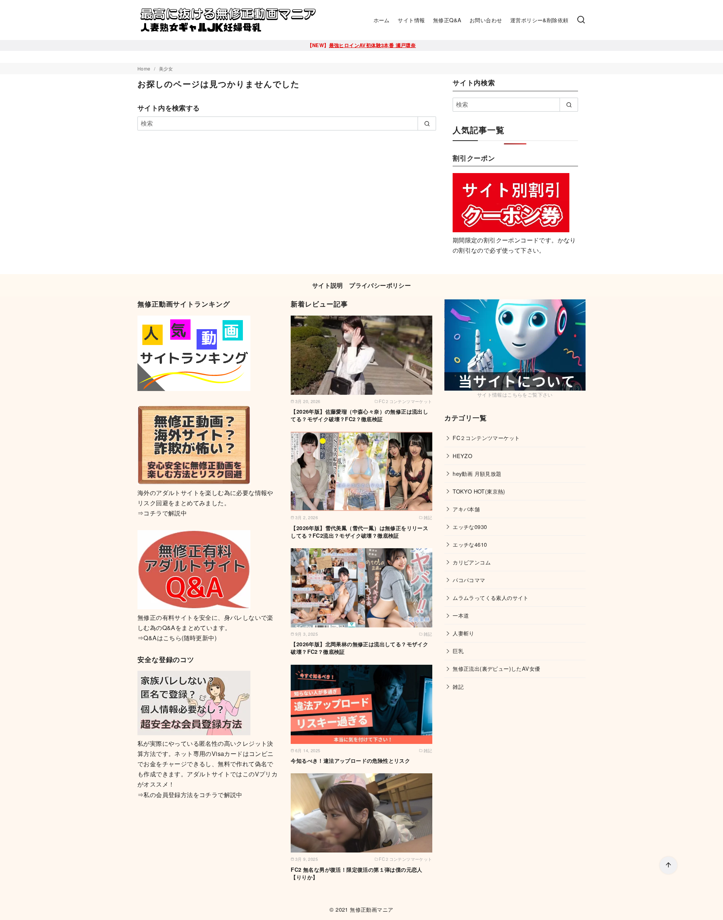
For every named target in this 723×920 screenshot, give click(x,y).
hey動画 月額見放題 (477, 473)
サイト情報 (411, 20)
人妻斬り (463, 633)
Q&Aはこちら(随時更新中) (180, 637)
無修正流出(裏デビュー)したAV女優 (496, 668)
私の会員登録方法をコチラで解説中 (192, 794)
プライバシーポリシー (380, 285)
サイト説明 (327, 285)
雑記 (458, 686)
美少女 (166, 68)
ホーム (382, 20)
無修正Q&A (447, 20)
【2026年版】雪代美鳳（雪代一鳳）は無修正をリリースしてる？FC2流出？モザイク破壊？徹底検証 (359, 531)
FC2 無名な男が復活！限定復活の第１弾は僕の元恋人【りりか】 (356, 873)
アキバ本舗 (466, 509)
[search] (427, 123)
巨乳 (458, 651)
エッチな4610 (470, 544)
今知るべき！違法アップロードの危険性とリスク (350, 760)
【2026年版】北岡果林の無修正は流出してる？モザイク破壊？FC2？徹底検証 (359, 647)
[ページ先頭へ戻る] (668, 865)
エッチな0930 (470, 527)
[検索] (581, 20)
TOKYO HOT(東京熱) (479, 491)
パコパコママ (469, 580)
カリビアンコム (472, 562)
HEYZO (462, 456)
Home (144, 68)
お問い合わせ (486, 20)
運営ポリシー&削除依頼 (539, 20)
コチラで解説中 (165, 513)
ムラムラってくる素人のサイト (491, 597)
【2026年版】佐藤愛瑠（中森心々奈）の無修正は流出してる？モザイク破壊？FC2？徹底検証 (359, 415)
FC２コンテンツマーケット (486, 438)
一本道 (461, 615)
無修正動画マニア (371, 909)
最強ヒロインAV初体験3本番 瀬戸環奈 (372, 45)
